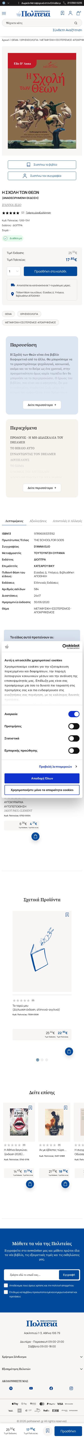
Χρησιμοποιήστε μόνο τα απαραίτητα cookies (42, 790)
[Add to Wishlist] (48, 1431)
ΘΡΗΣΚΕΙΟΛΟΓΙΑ (29, 40)
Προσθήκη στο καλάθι (50, 271)
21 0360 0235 (74, 3)
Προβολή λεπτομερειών (55, 766)
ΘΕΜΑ (15, 40)
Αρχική (5, 40)
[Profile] (70, 13)
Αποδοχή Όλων (42, 778)
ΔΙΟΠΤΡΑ (17, 225)
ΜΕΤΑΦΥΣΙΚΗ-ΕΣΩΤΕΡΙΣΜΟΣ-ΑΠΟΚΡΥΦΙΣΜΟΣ (30, 322)
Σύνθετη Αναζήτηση (67, 30)
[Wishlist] (62, 13)
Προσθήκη (68, 1431)
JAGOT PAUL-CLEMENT (18, 811)
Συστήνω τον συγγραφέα (45, 176)
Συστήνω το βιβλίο (45, 164)
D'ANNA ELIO (11, 205)
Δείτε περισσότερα (42, 404)
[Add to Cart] (35, 836)
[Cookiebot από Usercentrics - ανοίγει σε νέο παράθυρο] (62, 646)
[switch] (74, 726)
